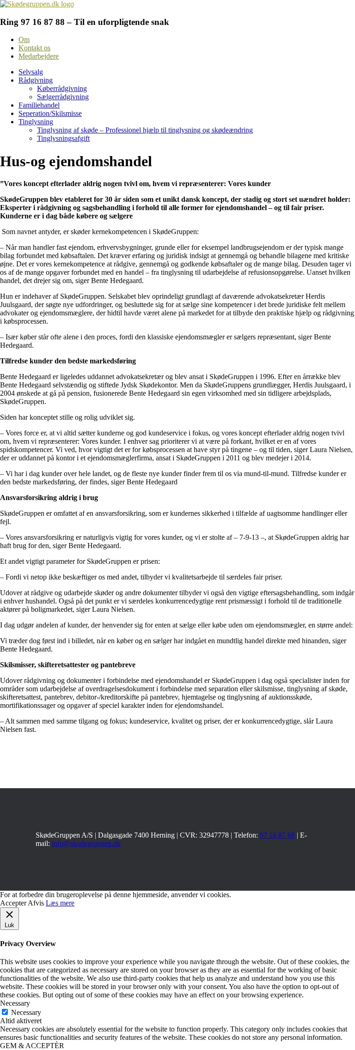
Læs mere (60, 903)
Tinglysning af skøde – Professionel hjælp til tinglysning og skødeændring (145, 130)
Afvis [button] (36, 903)
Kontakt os (34, 48)
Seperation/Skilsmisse (50, 113)
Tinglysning (35, 122)
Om (24, 39)
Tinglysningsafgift (63, 138)
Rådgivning (35, 80)
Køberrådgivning (62, 88)
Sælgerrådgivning (63, 97)
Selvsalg (30, 72)
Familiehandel (39, 105)
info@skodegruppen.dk (86, 843)
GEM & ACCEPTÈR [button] (32, 1046)
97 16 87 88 (277, 835)
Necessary (26, 1012)
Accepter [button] (13, 903)
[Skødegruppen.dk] (37, 4)
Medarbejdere (38, 56)
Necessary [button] (15, 1003)
